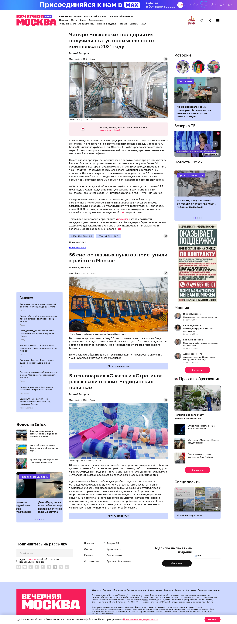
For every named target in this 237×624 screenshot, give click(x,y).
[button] (22, 485)
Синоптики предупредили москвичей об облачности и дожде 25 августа (38, 305)
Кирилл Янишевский (193, 340)
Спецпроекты (96, 20)
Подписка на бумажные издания (129, 590)
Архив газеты (113, 549)
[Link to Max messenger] (18, 567)
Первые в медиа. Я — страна (112, 23)
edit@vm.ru (163, 602)
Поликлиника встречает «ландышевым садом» (189, 416)
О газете (96, 590)
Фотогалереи (91, 561)
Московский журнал (95, 16)
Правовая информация (209, 590)
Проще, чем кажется (190, 175)
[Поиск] (202, 20)
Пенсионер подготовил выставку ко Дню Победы (200, 455)
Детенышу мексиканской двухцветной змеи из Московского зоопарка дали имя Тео (38, 375)
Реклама (107, 590)
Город (22, 310)
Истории (182, 55)
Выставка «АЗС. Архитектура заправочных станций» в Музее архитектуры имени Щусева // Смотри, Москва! (198, 67)
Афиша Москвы (86, 23)
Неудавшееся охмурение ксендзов (200, 317)
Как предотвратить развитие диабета (197, 184)
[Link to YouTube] (43, 567)
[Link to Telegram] (49, 567)
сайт (122, 212)
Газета (77, 16)
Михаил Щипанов (192, 314)
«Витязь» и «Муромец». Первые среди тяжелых (203, 441)
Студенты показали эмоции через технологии (201, 427)
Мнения (181, 308)
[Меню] (218, 20)
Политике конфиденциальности (140, 619)
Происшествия (26, 408)
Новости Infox (31, 424)
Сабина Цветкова (192, 325)
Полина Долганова (79, 267)
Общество (24, 393)
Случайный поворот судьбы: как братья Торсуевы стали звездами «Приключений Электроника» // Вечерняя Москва (183, 67)
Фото (74, 20)
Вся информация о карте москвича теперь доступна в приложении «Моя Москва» (38, 348)
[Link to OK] (31, 567)
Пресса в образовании (121, 16)
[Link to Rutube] (61, 567)
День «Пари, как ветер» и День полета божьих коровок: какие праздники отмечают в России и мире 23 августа (38, 507)
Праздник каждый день (34, 476)
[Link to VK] (24, 567)
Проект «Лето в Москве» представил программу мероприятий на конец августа (38, 319)
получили (123, 219)
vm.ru (145, 599)
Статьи (88, 549)
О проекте (197, 470)
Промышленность (108, 236)
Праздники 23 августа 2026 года (39, 485)
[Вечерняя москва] (51, 602)
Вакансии (168, 590)
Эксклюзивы (185, 81)
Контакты (191, 590)
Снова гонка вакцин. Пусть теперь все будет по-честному (199, 358)
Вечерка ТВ (65, 16)
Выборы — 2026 (138, 23)
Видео (83, 20)
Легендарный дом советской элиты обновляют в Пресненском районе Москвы (37, 333)
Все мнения (198, 370)
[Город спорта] (191, 20)
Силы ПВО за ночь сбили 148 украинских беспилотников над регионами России (35, 402)
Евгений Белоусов (79, 53)
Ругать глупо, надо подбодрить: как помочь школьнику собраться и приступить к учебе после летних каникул (197, 90)
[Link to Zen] (37, 567)
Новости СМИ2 (77, 247)
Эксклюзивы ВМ (67, 23)
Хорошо (212, 619)
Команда (179, 590)
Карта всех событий (110, 130)
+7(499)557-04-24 (135, 602)
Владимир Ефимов (81, 236)
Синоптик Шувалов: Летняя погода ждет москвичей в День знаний (37, 361)
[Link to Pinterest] (67, 567)
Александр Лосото (192, 354)
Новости (63, 20)
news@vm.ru (207, 602)
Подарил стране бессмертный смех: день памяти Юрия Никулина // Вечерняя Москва (214, 67)
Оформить (176, 563)
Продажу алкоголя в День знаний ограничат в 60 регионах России (36, 388)
